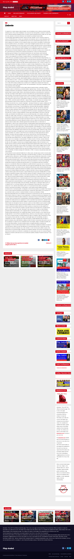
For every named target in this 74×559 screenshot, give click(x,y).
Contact (6, 16)
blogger (6, 257)
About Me (14, 16)
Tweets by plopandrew (62, 367)
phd (42, 255)
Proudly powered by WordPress (9, 555)
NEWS (15, 258)
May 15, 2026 (43, 520)
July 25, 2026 (9, 520)
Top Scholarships (42, 258)
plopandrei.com (61, 437)
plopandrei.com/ (60, 433)
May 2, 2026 (59, 520)
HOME (9, 13)
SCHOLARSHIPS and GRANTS (34, 13)
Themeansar (24, 555)
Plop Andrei (8, 7)
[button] (67, 14)
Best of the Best (12, 255)
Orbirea (48, 243)
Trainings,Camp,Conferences (50, 13)
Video (20, 16)
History (10, 257)
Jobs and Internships (18, 13)
